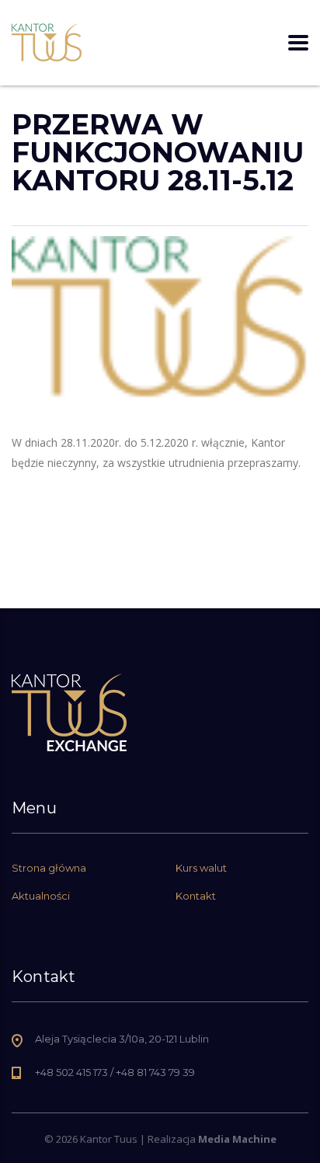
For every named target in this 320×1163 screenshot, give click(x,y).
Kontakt (196, 896)
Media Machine (237, 1139)
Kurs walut (201, 868)
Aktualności (41, 896)
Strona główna (49, 868)
